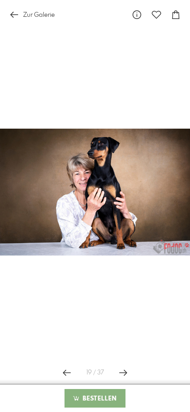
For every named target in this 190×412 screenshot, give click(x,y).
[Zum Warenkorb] (176, 15)
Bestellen (98, 399)
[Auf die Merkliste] (156, 15)
